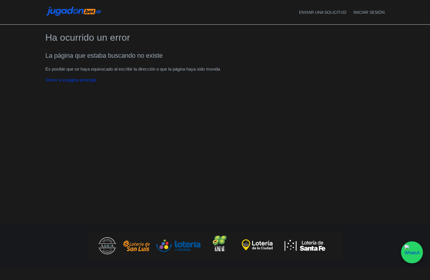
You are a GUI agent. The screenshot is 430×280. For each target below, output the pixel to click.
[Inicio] (73, 15)
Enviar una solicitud (322, 12)
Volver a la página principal (70, 79)
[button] (369, 12)
